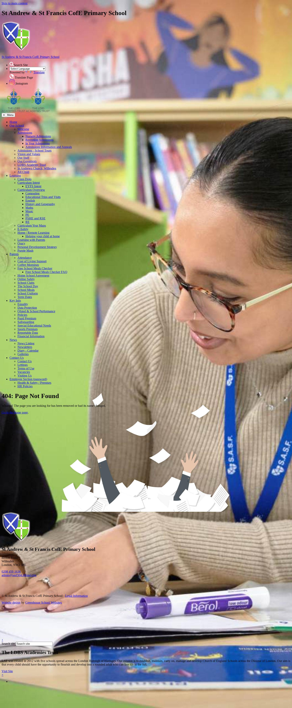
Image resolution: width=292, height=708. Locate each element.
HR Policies (25, 386)
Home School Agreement (33, 275)
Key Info (15, 300)
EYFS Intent (33, 186)
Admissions (24, 132)
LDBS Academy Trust (31, 164)
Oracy (21, 243)
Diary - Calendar (28, 350)
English (30, 200)
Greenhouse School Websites (43, 602)
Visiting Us (24, 375)
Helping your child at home (42, 236)
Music (29, 211)
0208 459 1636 (11, 571)
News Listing (25, 343)
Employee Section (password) (28, 379)
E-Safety (22, 229)
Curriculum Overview (31, 189)
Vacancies (23, 372)
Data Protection (27, 307)
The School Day (27, 286)
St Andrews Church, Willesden (36, 168)
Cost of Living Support (31, 261)
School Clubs (25, 282)
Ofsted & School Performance (36, 311)
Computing (32, 193)
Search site (8, 643)
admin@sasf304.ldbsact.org (19, 575)
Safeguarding (25, 322)
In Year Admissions (37, 143)
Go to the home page (15, 412)
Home (13, 122)
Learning (15, 175)
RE (27, 222)
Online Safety (26, 279)
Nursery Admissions (38, 136)
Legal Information (76, 595)
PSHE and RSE (35, 218)
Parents (14, 254)
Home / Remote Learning (33, 232)
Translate (39, 72)
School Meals (26, 289)
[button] (12, 64)
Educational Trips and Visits (43, 197)
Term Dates (24, 297)
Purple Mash (25, 250)
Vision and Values (28, 154)
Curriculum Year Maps (31, 225)
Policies (22, 314)
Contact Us (17, 357)
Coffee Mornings (28, 264)
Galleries (23, 354)
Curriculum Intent (28, 182)
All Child (23, 172)
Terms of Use (25, 368)
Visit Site (7, 671)
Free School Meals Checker (34, 268)
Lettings (22, 365)
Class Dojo (24, 179)
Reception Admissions (39, 139)
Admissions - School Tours (34, 150)
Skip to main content (14, 3)
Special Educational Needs (34, 325)
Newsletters (24, 347)
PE (27, 214)
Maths (29, 207)
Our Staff (23, 157)
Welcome (23, 129)
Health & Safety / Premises (34, 382)
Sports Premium (27, 329)
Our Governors (27, 161)
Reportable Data (27, 332)
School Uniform (27, 293)
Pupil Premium (26, 318)
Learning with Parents (31, 239)
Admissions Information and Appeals (48, 147)
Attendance (24, 257)
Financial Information (30, 336)
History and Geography (40, 204)
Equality (22, 304)
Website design (11, 602)
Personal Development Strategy (37, 247)
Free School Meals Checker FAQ (46, 272)
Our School (17, 125)
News (13, 339)
